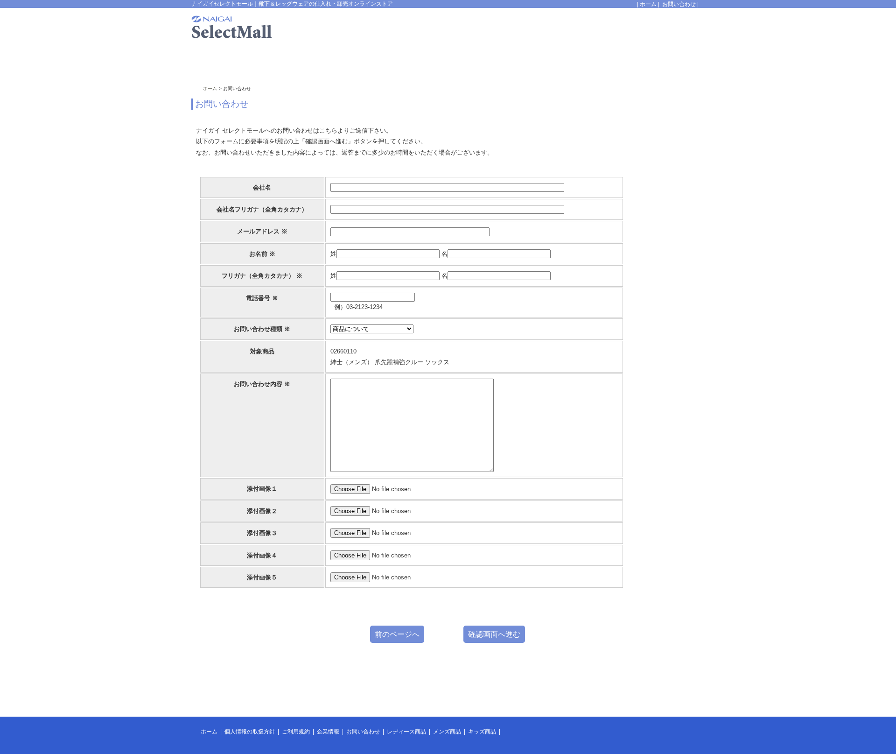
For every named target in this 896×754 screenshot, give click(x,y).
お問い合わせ (679, 4)
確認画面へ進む (494, 634)
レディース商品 (406, 731)
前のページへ (397, 634)
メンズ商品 (447, 731)
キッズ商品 (482, 731)
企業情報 (328, 731)
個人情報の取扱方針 (249, 731)
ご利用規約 (296, 731)
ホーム (648, 4)
